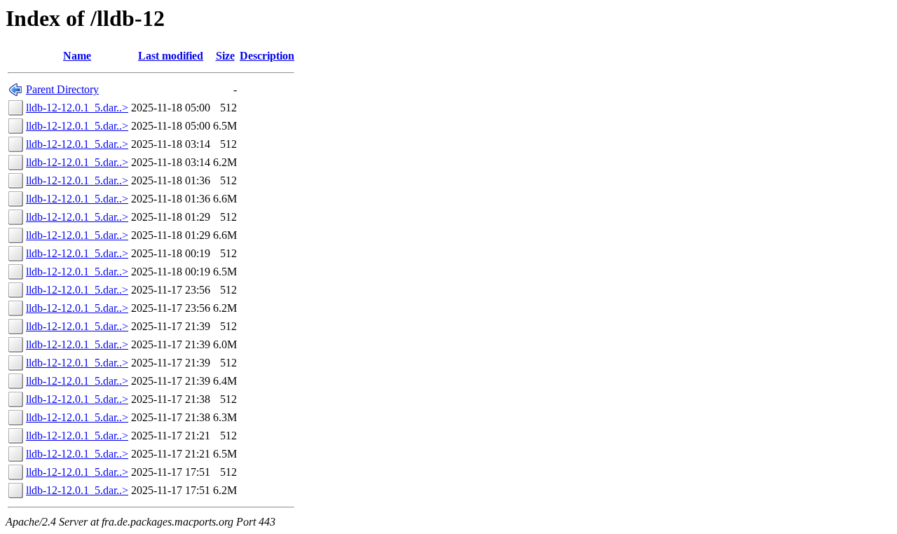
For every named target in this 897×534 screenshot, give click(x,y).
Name (77, 56)
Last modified (170, 56)
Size (225, 56)
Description (267, 56)
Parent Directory (62, 89)
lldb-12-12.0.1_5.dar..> (77, 108)
